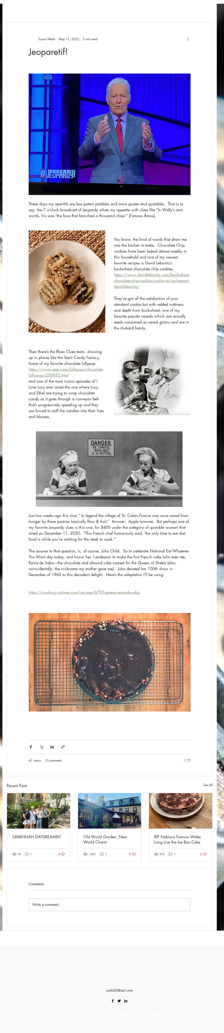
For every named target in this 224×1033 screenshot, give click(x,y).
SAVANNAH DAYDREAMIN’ (36, 836)
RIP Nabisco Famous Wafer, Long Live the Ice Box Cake (178, 839)
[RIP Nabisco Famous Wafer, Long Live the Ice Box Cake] (180, 811)
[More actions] (188, 39)
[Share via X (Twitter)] (41, 747)
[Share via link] (63, 747)
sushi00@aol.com (119, 990)
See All (207, 785)
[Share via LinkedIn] (52, 747)
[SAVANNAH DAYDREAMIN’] (38, 811)
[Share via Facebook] (31, 747)
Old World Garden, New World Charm (105, 839)
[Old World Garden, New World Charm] (109, 811)
